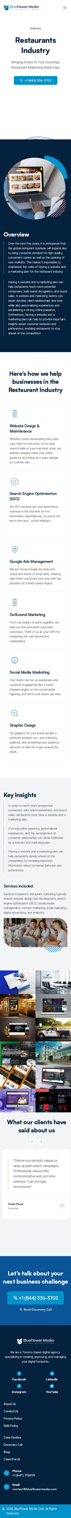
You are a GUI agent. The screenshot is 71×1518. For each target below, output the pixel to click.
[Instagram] (19, 1386)
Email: (16, 1485)
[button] (32, 1141)
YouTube (52, 1392)
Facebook (19, 1379)
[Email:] (6, 1487)
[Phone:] (6, 1473)
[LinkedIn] (52, 1373)
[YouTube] (52, 1386)
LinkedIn (52, 1379)
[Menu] (65, 7)
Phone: (17, 1471)
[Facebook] (19, 1373)
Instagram (19, 1392)
